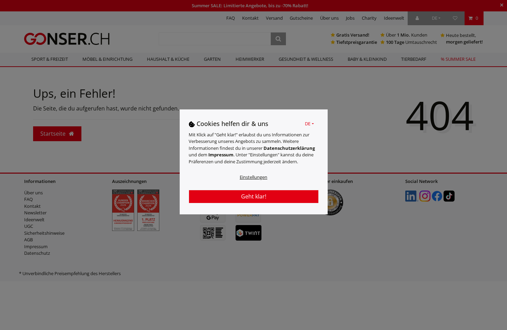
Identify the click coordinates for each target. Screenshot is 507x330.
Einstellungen (253, 177)
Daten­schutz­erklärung (289, 148)
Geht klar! (253, 196)
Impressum (220, 155)
